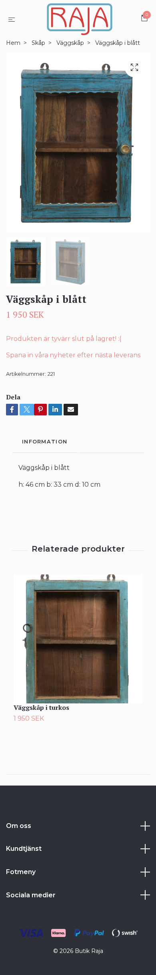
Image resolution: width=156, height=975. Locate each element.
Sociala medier (31, 895)
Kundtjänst (24, 848)
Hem (13, 42)
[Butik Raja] (79, 19)
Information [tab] (44, 442)
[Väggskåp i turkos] (78, 638)
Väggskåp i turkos (41, 707)
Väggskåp (70, 42)
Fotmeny (21, 872)
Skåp (38, 42)
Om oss (18, 826)
